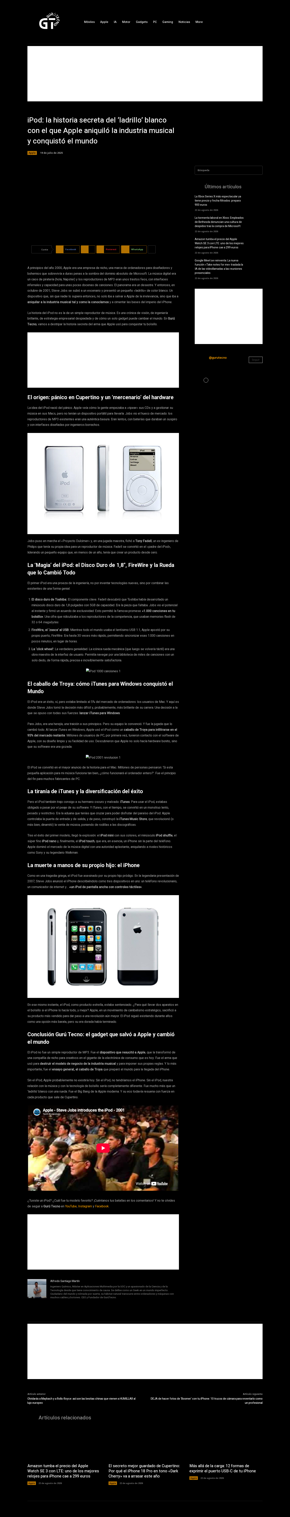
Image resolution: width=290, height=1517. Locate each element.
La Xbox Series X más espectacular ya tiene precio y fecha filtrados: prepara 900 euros (218, 200)
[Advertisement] (145, 73)
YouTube (71, 1206)
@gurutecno (218, 357)
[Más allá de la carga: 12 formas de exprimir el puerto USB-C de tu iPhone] (226, 1443)
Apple (32, 153)
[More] (152, 249)
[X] (259, 22)
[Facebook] (242, 22)
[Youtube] (74, 1302)
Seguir (256, 359)
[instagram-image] (206, 380)
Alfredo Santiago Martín (65, 1281)
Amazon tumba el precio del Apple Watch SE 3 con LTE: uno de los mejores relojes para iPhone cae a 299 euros (219, 243)
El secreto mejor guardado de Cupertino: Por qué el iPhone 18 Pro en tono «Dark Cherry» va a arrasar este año (144, 1471)
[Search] (258, 170)
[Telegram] (63, 1302)
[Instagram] (251, 22)
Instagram (85, 1206)
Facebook (102, 1206)
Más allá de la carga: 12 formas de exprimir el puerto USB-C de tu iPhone (222, 1468)
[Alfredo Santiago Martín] (36, 1292)
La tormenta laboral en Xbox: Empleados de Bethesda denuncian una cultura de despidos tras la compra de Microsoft (219, 222)
